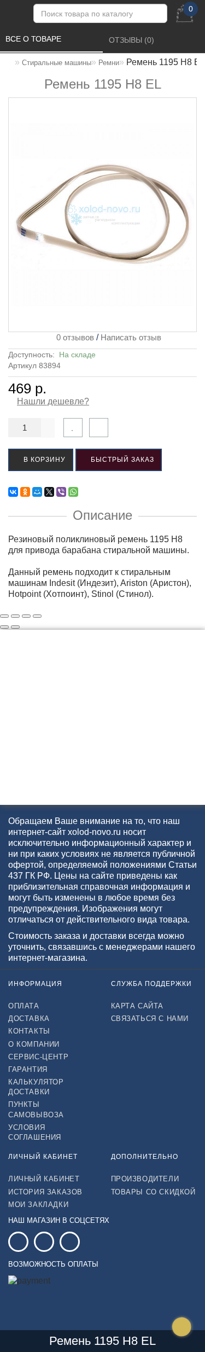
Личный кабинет (43, 1179)
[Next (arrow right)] (15, 627)
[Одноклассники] (25, 492)
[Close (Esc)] (4, 616)
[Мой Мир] (37, 492)
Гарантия (28, 1069)
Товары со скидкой (153, 1192)
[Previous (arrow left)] (4, 627)
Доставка (29, 1018)
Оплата (23, 1006)
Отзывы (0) (132, 40)
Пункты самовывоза (36, 1109)
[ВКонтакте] (13, 492)
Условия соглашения (34, 1132)
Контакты (29, 1031)
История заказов (45, 1192)
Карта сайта (137, 1006)
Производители (145, 1179)
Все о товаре (34, 38)
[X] (49, 492)
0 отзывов (73, 337)
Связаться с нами (150, 1018)
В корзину (43, 459)
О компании (34, 1044)
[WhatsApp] (73, 492)
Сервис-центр (38, 1057)
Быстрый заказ (121, 459)
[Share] (15, 616)
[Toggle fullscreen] (26, 616)
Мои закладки (38, 1204)
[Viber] (61, 492)
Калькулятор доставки (36, 1087)
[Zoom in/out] (37, 616)
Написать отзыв (131, 337)
